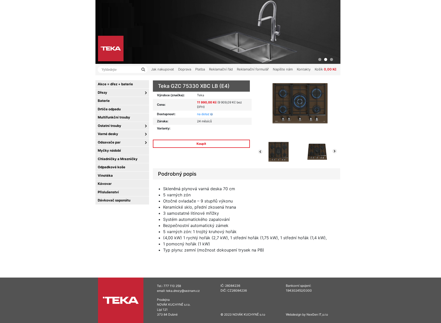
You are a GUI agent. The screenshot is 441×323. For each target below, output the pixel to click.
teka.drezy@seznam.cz (183, 291)
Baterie (104, 101)
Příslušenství (108, 192)
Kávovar (105, 184)
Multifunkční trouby (114, 117)
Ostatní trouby (109, 126)
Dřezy (102, 92)
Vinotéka (105, 175)
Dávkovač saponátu (114, 200)
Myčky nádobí (109, 150)
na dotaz (203, 114)
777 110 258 (172, 286)
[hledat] (144, 69)
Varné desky (108, 134)
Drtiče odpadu (109, 109)
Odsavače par (109, 142)
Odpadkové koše (111, 167)
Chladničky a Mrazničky (118, 159)
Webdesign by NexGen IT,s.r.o (307, 314)
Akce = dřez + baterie (115, 84)
